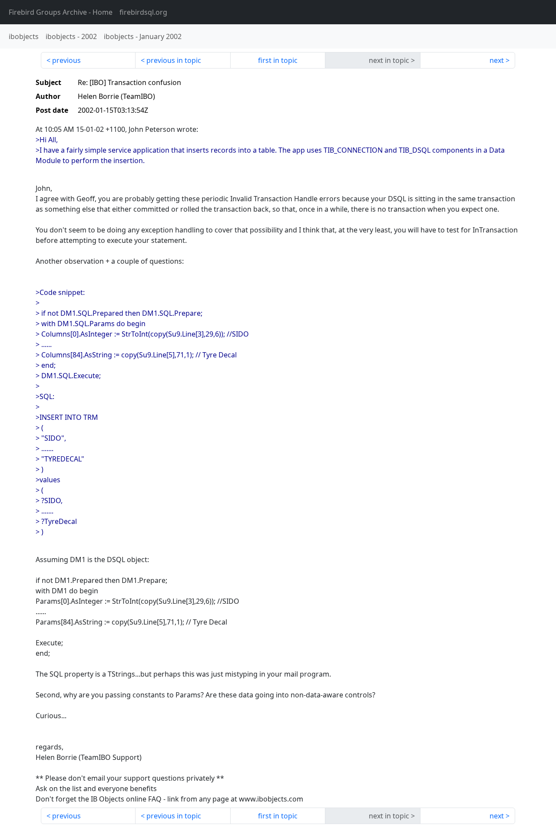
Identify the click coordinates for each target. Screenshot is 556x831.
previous (66, 60)
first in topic (278, 60)
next (497, 60)
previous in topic (173, 60)
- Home (61, 12)
